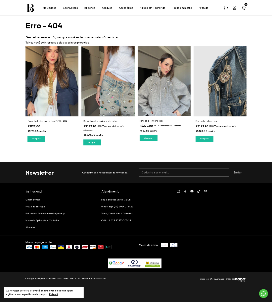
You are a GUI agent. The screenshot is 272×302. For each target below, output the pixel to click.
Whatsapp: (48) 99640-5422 (117, 206)
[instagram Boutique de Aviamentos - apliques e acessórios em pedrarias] (178, 191)
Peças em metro (182, 8)
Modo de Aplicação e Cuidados (42, 220)
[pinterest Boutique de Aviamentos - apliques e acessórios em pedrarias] (205, 191)
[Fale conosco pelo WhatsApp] (263, 293)
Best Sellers (70, 8)
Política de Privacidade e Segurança (45, 213)
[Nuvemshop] (212, 279)
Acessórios (126, 8)
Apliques (107, 8)
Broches (89, 8)
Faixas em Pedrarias (152, 8)
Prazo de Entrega (35, 206)
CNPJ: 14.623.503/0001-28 (116, 220)
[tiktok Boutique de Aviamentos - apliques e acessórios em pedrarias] (198, 191)
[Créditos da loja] (236, 281)
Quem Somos (32, 199)
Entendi (53, 294)
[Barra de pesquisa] (225, 8)
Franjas (203, 8)
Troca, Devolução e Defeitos (117, 213)
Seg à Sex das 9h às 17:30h (116, 199)
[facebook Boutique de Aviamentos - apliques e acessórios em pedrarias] (185, 191)
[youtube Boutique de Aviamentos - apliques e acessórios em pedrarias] (192, 191)
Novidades (49, 8)
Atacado (30, 227)
